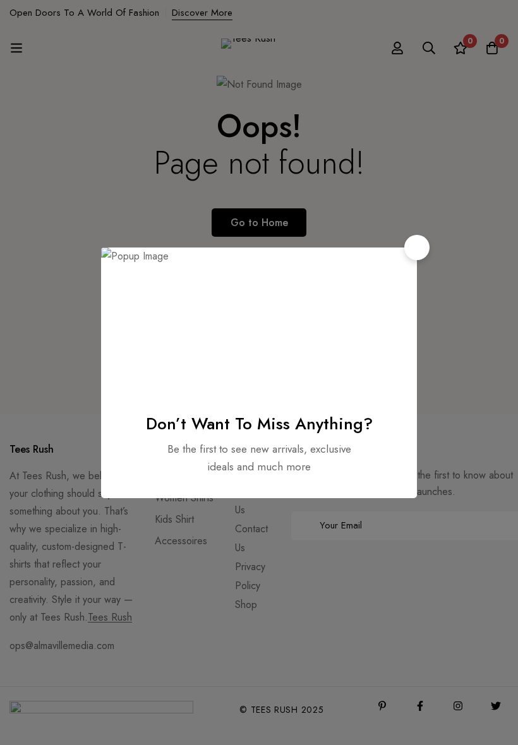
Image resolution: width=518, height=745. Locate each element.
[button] (417, 247)
